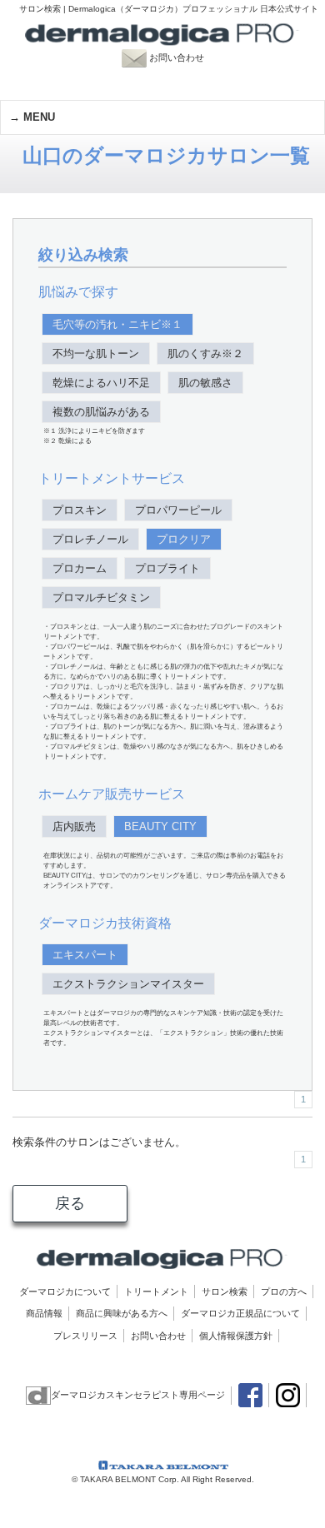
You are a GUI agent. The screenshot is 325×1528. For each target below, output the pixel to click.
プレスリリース (85, 1336)
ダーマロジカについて (65, 1292)
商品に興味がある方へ (122, 1313)
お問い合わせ (184, 57)
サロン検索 (225, 1292)
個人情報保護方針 (235, 1336)
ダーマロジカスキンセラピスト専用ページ (138, 1395)
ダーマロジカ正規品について (240, 1313)
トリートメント (156, 1292)
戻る (70, 1203)
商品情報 (44, 1313)
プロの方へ (284, 1292)
